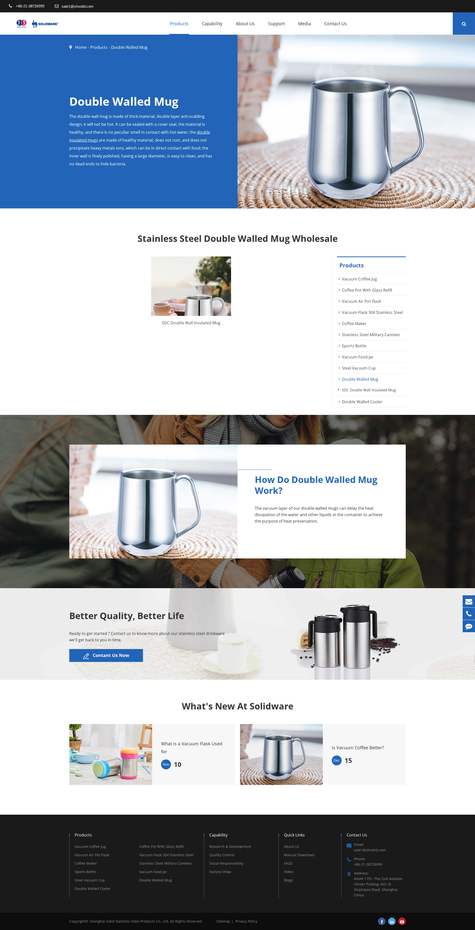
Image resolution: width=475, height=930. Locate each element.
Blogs (288, 880)
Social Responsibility (226, 863)
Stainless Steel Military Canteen (371, 334)
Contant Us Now (110, 655)
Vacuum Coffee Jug (359, 279)
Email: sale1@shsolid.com (370, 847)
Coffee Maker (354, 323)
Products (179, 23)
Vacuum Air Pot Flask (361, 301)
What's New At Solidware (237, 706)
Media (304, 23)
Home (81, 47)
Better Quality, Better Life (126, 615)
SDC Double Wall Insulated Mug (191, 323)
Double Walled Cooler (362, 401)
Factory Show (220, 871)
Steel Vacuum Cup (359, 368)
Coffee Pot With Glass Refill (367, 290)
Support (276, 23)
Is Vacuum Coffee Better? (358, 748)
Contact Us (335, 23)
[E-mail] (469, 601)
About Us (245, 23)
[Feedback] (469, 626)
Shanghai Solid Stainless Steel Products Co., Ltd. (130, 921)
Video (288, 871)
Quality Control (221, 855)
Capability (212, 23)
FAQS (288, 863)
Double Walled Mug (129, 47)
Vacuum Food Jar (358, 357)
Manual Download (299, 855)
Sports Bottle (354, 346)
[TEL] (469, 614)
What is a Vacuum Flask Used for (191, 747)
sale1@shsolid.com (78, 6)
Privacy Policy (246, 921)
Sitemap (223, 921)
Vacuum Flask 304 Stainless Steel (372, 312)
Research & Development (230, 846)
